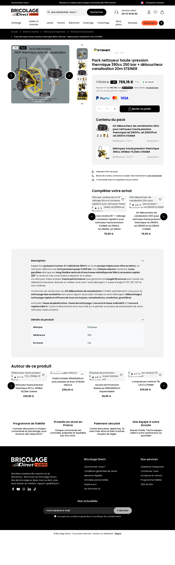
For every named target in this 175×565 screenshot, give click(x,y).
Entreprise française (155, 2)
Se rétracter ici (92, 488)
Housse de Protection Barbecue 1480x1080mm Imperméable (107, 388)
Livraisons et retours (151, 475)
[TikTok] (35, 489)
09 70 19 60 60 (130, 13)
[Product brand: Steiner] (102, 50)
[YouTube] (18, 489)
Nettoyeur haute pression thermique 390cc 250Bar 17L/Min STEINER (136, 150)
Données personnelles (96, 479)
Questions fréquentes (152, 466)
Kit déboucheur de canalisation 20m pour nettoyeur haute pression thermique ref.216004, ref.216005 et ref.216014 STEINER (136, 130)
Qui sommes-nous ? (20, 2)
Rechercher (96, 12)
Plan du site (147, 484)
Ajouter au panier (141, 108)
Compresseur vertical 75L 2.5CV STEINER (146, 383)
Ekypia (118, 533)
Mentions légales (93, 475)
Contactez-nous (149, 471)
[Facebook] (13, 489)
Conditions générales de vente (100, 471)
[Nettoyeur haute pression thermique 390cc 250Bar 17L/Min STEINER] (103, 152)
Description (38, 260)
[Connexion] (149, 12)
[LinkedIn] (29, 489)
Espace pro (90, 484)
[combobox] (66, 12)
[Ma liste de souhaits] (155, 12)
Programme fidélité (151, 479)
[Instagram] (23, 489)
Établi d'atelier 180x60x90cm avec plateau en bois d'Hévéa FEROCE (68, 382)
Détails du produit (42, 319)
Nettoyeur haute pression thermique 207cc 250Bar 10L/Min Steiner (29, 388)
